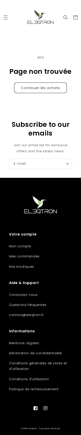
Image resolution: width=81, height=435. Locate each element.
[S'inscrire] (67, 164)
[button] (6, 17)
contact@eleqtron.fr (26, 315)
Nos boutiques (21, 266)
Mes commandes (24, 256)
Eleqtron (32, 428)
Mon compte (20, 246)
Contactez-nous (23, 295)
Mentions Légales (24, 343)
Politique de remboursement (34, 389)
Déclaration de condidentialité (35, 353)
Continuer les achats (40, 87)
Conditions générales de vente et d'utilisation (38, 366)
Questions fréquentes (27, 305)
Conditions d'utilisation (29, 379)
